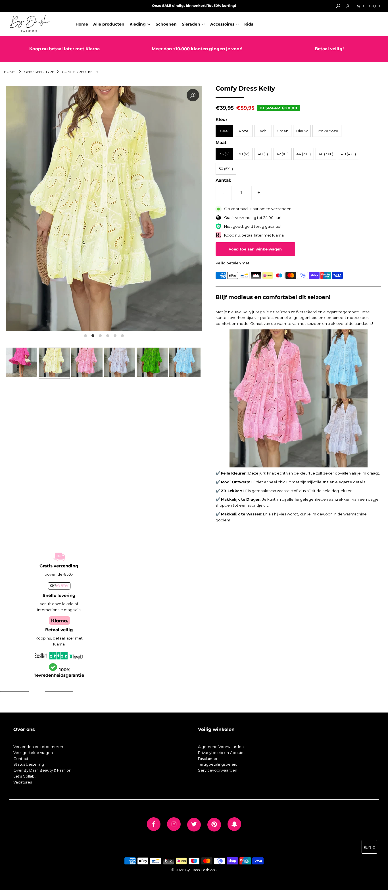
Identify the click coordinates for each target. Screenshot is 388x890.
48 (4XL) (348, 154)
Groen (282, 131)
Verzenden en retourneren (38, 746)
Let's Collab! (24, 776)
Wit (263, 131)
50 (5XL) (226, 168)
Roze (244, 131)
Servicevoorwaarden (217, 770)
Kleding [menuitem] (138, 24)
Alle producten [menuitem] (108, 24)
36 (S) (224, 154)
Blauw (302, 131)
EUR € (369, 847)
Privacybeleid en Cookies (221, 752)
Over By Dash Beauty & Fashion (42, 770)
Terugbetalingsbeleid (217, 764)
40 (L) (263, 154)
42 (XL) (283, 154)
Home (9, 72)
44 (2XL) (304, 154)
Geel (224, 131)
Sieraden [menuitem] (191, 24)
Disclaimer (208, 758)
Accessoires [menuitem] (222, 24)
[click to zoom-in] (193, 95)
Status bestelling (28, 764)
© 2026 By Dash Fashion (193, 870)
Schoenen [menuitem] (166, 24)
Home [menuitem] (82, 24)
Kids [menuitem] (248, 24)
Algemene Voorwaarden (221, 746)
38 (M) (243, 154)
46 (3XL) (326, 154)
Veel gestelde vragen (33, 752)
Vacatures (22, 782)
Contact (20, 758)
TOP (378, 883)
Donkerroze (327, 131)
